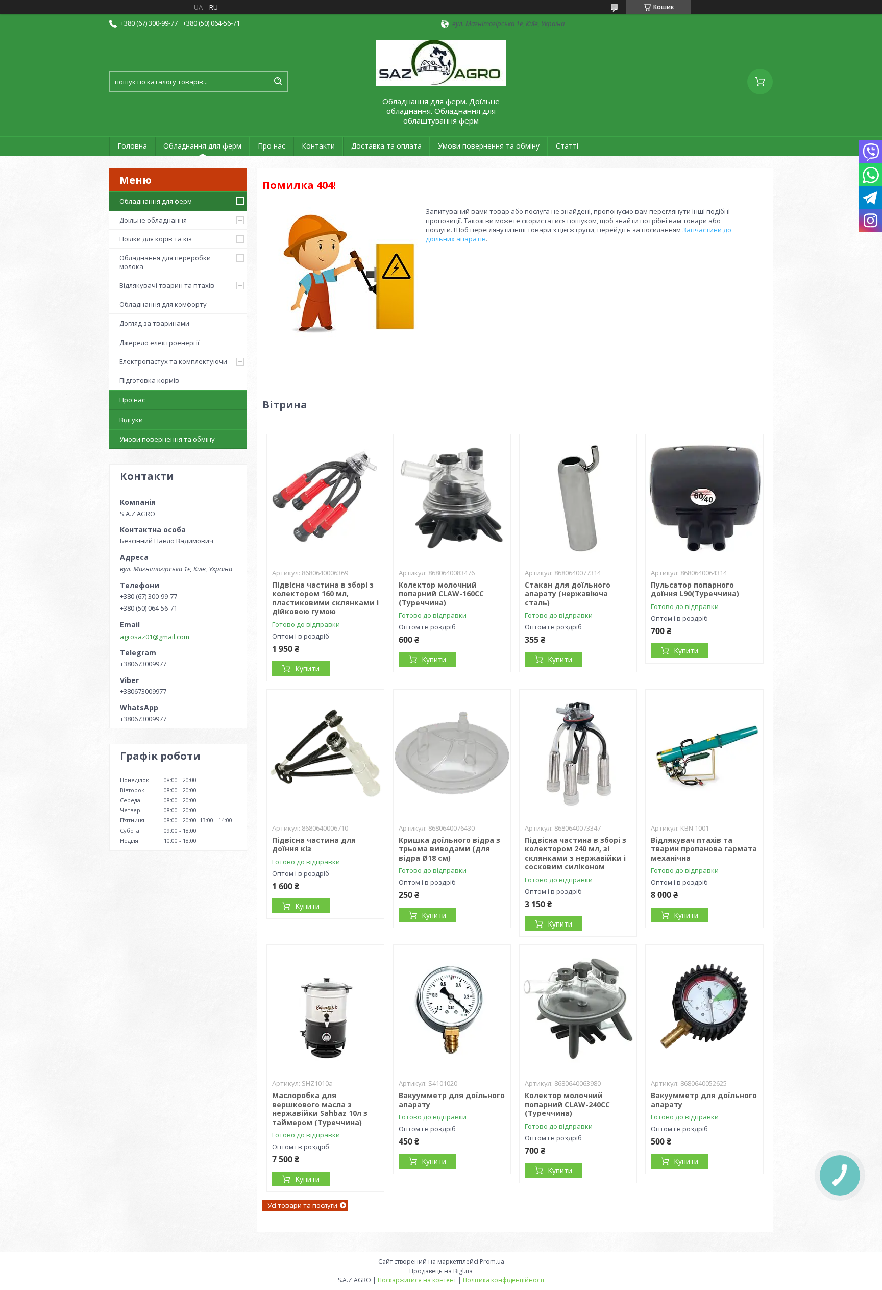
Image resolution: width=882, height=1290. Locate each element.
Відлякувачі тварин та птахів (166, 285)
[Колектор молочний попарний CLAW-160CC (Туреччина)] (452, 498)
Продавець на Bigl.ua (441, 1271)
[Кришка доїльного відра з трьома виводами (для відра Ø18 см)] (452, 753)
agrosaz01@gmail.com (154, 636)
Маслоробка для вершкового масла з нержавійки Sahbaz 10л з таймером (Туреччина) (320, 1108)
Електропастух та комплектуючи (173, 361)
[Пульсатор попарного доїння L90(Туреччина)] (704, 498)
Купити (307, 668)
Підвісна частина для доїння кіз (314, 844)
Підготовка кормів (149, 380)
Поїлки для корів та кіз (155, 239)
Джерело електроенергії (159, 342)
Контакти (318, 146)
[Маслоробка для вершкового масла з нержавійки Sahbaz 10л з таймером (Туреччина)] (325, 1009)
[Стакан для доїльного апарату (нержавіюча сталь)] (578, 498)
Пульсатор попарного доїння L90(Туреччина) (695, 589)
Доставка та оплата (386, 146)
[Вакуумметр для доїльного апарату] (452, 1009)
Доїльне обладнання (153, 220)
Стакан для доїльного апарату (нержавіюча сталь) (567, 593)
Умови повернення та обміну (489, 146)
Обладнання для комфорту (163, 304)
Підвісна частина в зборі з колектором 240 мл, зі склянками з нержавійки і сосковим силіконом (575, 853)
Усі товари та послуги (302, 1205)
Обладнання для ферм (202, 146)
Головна (132, 146)
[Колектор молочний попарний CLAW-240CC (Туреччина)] (578, 1009)
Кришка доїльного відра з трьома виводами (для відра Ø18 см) (449, 849)
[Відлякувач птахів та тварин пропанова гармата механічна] (704, 753)
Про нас (271, 146)
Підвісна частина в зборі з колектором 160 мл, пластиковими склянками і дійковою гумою (325, 598)
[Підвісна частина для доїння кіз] (325, 753)
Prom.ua (492, 1261)
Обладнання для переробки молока (165, 262)
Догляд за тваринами (154, 323)
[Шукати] (277, 81)
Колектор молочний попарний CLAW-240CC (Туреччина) (567, 1104)
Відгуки (131, 419)
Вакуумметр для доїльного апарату (452, 1099)
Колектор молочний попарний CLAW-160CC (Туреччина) (441, 593)
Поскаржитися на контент (417, 1280)
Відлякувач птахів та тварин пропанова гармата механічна (704, 849)
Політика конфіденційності (503, 1280)
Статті (567, 146)
